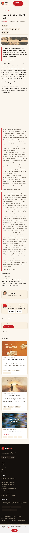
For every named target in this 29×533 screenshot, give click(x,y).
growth (20, 437)
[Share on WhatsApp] (6, 29)
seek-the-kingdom (7, 409)
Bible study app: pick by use (8, 495)
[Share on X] (9, 29)
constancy (10, 437)
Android (12, 311)
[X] (7, 520)
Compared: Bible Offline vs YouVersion (7, 485)
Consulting (14, 510)
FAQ (2, 469)
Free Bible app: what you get (8, 482)
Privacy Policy (4, 518)
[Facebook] (2, 520)
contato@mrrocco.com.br (19, 520)
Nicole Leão (5, 21)
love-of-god (17, 406)
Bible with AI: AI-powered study (8, 488)
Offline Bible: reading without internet (8, 479)
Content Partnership (16, 506)
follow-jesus (10, 406)
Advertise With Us (6, 510)
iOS (20, 311)
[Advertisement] (14, 111)
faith (9, 370)
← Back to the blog (5, 10)
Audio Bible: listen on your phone (9, 490)
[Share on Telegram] (15, 29)
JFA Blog (3, 467)
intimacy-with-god (15, 370)
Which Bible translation (6, 493)
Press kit (3, 471)
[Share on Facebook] (12, 29)
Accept (14, 530)
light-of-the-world (7, 373)
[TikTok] (12, 520)
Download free (17, 3)
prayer (5, 370)
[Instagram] (4, 520)
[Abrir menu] (26, 3)
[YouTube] (9, 520)
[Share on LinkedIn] (19, 29)
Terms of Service (11, 518)
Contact (3, 464)
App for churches (6, 506)
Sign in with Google (8, 326)
